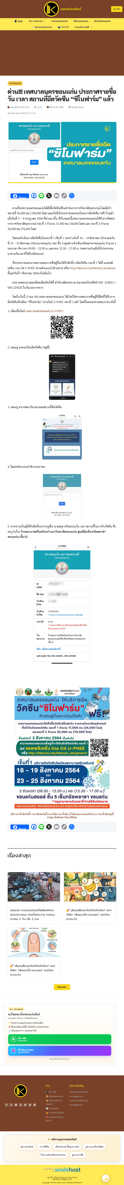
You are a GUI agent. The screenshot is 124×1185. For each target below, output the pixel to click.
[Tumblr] (11, 1105)
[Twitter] (25, 1105)
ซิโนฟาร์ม (54, 107)
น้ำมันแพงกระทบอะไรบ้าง (82, 814)
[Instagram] (20, 1105)
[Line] (30, 1105)
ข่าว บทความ (35, 21)
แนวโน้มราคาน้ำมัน (58, 814)
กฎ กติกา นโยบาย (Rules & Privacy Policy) (62, 1177)
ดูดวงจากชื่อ (77, 1154)
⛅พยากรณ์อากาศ (42, 27)
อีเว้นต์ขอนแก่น (102, 21)
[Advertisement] (62, 53)
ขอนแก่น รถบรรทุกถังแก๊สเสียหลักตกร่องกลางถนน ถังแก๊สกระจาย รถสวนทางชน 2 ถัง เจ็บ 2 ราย (32, 914)
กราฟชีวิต (44, 1146)
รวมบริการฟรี (82, 27)
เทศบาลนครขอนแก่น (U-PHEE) (44, 311)
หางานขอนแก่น (60, 21)
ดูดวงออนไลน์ (27, 1146)
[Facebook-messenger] (34, 1105)
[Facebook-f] (6, 1105)
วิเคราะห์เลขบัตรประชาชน (53, 1154)
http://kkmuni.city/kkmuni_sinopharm (93, 268)
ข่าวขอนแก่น (15, 83)
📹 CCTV (63, 27)
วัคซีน (61, 107)
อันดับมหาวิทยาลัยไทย (66, 817)
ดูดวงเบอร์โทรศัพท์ (94, 1146)
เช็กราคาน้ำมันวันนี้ (20, 814)
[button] (62, 987)
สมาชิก (116, 9)
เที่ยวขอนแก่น (81, 21)
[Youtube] (16, 1105)
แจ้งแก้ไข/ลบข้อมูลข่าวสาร (62, 1179)
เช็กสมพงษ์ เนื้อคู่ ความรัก (67, 1146)
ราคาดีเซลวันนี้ (39, 814)
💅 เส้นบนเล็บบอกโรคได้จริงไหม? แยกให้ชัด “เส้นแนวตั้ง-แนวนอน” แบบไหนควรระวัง (88, 914)
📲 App (18, 21)
